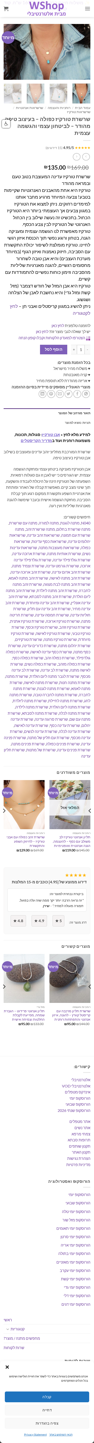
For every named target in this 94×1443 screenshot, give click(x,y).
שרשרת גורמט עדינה (62, 565)
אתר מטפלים (79, 1121)
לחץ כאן (58, 325)
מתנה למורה (49, 523)
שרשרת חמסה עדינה (52, 615)
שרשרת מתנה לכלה (74, 713)
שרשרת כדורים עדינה (39, 645)
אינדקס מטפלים (77, 1092)
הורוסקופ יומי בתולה (74, 1253)
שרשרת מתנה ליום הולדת (70, 707)
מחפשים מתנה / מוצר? (22, 1338)
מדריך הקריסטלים (36, 440)
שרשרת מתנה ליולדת (30, 700)
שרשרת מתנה (17, 676)
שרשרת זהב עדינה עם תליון (49, 608)
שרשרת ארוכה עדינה (29, 553)
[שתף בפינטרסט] (51, 394)
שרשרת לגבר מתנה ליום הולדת (54, 676)
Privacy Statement (35, 1434)
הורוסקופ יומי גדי (77, 1287)
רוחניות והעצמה (59, 108)
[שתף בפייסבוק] (77, 394)
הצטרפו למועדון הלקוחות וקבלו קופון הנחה (52, 337)
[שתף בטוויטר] (69, 394)
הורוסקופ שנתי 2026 (74, 1110)
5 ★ (58, 921)
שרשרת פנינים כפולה (63, 744)
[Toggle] (8, 1329)
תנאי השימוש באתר (61, 1434)
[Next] (82, 51)
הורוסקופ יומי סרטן (75, 1236)
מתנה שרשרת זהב (40, 529)
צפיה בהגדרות (47, 1423)
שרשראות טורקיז (78, 112)
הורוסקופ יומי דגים (75, 1304)
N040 (85, 523)
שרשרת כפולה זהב (60, 657)
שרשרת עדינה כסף (65, 725)
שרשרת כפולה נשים (40, 664)
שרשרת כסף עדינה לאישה (51, 652)
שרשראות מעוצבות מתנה (59, 547)
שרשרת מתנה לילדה (31, 707)
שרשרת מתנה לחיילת (65, 700)
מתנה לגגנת (70, 523)
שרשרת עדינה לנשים (40, 731)
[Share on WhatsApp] (86, 394)
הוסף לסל (54, 349)
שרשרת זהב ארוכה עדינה (31, 572)
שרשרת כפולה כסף (28, 657)
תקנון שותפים (79, 1146)
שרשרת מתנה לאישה (41, 682)
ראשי (8, 1319)
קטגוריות (18, 1329)
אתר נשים (82, 1127)
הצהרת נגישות (78, 1158)
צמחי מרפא (81, 1134)
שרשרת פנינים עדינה (73, 749)
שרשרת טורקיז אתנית (27, 621)
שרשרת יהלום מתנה (74, 645)
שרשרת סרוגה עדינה (51, 719)
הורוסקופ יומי (79, 1098)
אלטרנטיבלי (80, 1079)
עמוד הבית (82, 108)
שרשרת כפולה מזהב (74, 664)
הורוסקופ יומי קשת (75, 1278)
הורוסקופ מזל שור (76, 1220)
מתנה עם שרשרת (23, 523)
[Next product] (86, 157)
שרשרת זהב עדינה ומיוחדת (47, 602)
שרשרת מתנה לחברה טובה (55, 694)
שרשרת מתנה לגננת (53, 688)
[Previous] (11, 51)
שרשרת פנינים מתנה (28, 744)
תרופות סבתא (79, 1140)
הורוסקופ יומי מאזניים (73, 1262)
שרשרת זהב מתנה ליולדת (57, 590)
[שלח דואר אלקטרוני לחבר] (60, 394)
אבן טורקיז (51, 434)
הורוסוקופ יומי (79, 1194)
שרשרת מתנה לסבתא (39, 713)
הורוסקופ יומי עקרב (75, 1270)
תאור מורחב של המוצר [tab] (74, 413)
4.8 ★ (18, 921)
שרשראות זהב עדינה (43, 535)
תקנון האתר (81, 1152)
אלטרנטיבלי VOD (76, 1086)
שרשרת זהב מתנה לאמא (28, 578)
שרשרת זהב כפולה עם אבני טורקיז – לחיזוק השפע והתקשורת (26, 841)
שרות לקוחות (14, 1347)
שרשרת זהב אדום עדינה (71, 572)
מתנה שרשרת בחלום (73, 529)
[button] (7, 1367)
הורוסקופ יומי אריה (75, 1245)
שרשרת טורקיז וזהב (74, 627)
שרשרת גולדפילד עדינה (71, 560)
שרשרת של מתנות (41, 749)
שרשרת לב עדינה (54, 670)
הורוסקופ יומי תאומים (73, 1228)
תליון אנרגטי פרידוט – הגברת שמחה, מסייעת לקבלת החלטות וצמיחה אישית (24, 1015)
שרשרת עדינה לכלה (74, 731)
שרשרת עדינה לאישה (31, 725)
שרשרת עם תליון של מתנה (48, 737)
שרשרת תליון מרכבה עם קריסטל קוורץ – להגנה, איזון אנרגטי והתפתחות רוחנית (71, 1015)
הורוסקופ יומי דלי (77, 1295)
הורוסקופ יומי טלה (76, 1211)
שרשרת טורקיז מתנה (60, 639)
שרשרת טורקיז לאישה (53, 633)
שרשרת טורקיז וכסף (42, 627)
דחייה (47, 1410)
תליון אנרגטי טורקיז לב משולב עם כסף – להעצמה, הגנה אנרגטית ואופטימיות (71, 841)
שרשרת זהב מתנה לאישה (70, 578)
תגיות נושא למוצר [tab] (77, 423)
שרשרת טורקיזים (28, 639)
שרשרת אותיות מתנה (64, 553)
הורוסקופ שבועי (78, 1104)
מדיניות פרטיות (78, 1164)
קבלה (47, 1397)
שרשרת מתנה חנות (74, 682)
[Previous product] (76, 157)
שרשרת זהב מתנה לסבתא (50, 596)
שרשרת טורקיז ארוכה (63, 621)
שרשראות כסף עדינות (49, 541)
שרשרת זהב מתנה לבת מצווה (66, 584)
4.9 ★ (39, 921)
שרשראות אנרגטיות (29, 108)
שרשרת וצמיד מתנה (28, 565)
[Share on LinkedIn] (43, 394)
